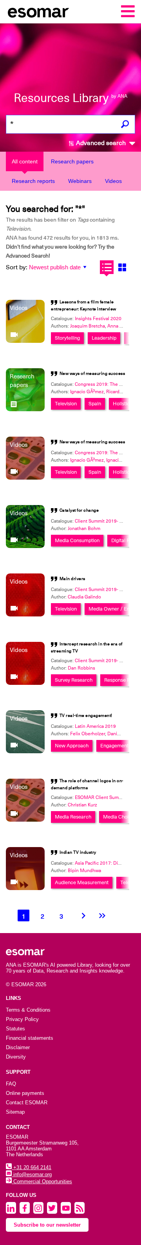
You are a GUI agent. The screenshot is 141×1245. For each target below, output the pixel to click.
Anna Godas (120, 326)
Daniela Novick (123, 734)
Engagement (114, 745)
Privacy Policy (22, 1019)
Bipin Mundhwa (84, 870)
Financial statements (29, 1038)
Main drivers (72, 579)
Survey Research (73, 680)
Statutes (15, 1029)
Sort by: (16, 267)
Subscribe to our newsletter (47, 1225)
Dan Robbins (81, 668)
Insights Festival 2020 (98, 318)
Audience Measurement (81, 882)
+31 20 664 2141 (31, 1167)
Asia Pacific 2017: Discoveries (106, 863)
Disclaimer (18, 1047)
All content (25, 161)
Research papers (72, 161)
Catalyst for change (79, 510)
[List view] (107, 267)
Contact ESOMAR (26, 1102)
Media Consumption (77, 540)
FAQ (11, 1084)
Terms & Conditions (28, 1010)
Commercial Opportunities (42, 1181)
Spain (95, 403)
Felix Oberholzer (87, 734)
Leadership (104, 338)
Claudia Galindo (84, 597)
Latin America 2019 (95, 726)
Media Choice (118, 816)
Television (66, 403)
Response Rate (120, 680)
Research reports (33, 181)
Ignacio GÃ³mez (87, 392)
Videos (113, 181)
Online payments (25, 1093)
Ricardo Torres (121, 392)
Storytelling (67, 338)
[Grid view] (122, 267)
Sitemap (15, 1112)
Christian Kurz (82, 805)
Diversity (16, 1057)
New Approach (72, 745)
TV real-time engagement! (86, 715)
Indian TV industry (78, 852)
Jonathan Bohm (84, 528)
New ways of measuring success (92, 373)
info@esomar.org (32, 1174)
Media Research (73, 816)
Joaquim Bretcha (87, 326)
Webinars (80, 181)
